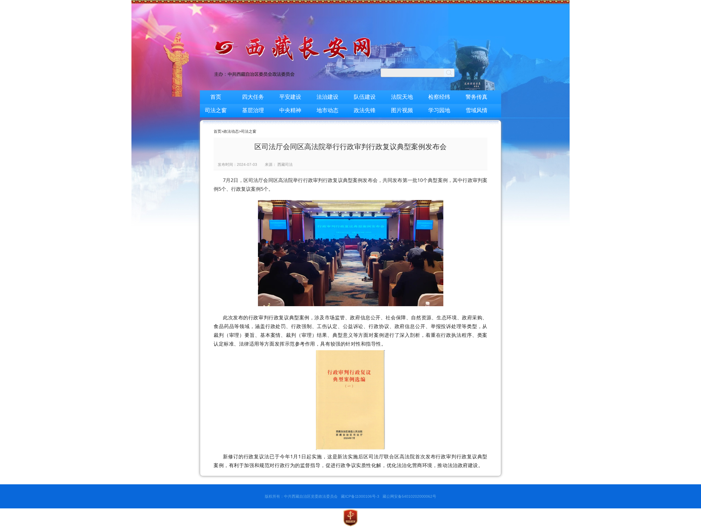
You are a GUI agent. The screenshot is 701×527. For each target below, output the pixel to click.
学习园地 (439, 110)
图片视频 (402, 110)
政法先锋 (365, 110)
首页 (215, 97)
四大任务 (253, 97)
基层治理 (253, 110)
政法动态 (231, 131)
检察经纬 (439, 97)
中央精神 (290, 110)
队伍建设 (365, 97)
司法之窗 (216, 110)
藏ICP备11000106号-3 (360, 496)
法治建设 (327, 97)
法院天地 (402, 97)
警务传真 (476, 97)
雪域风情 (476, 110)
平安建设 (290, 97)
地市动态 (327, 110)
